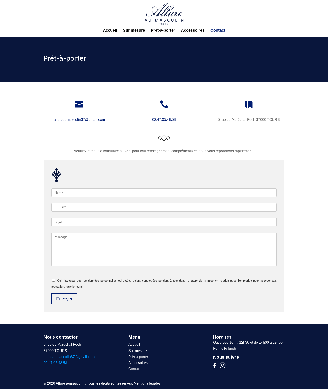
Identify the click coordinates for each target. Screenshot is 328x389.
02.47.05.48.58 (164, 119)
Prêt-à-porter (163, 31)
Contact (217, 31)
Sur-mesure (137, 351)
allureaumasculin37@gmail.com (79, 119)
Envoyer (64, 298)
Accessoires (193, 31)
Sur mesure (134, 31)
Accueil (110, 31)
